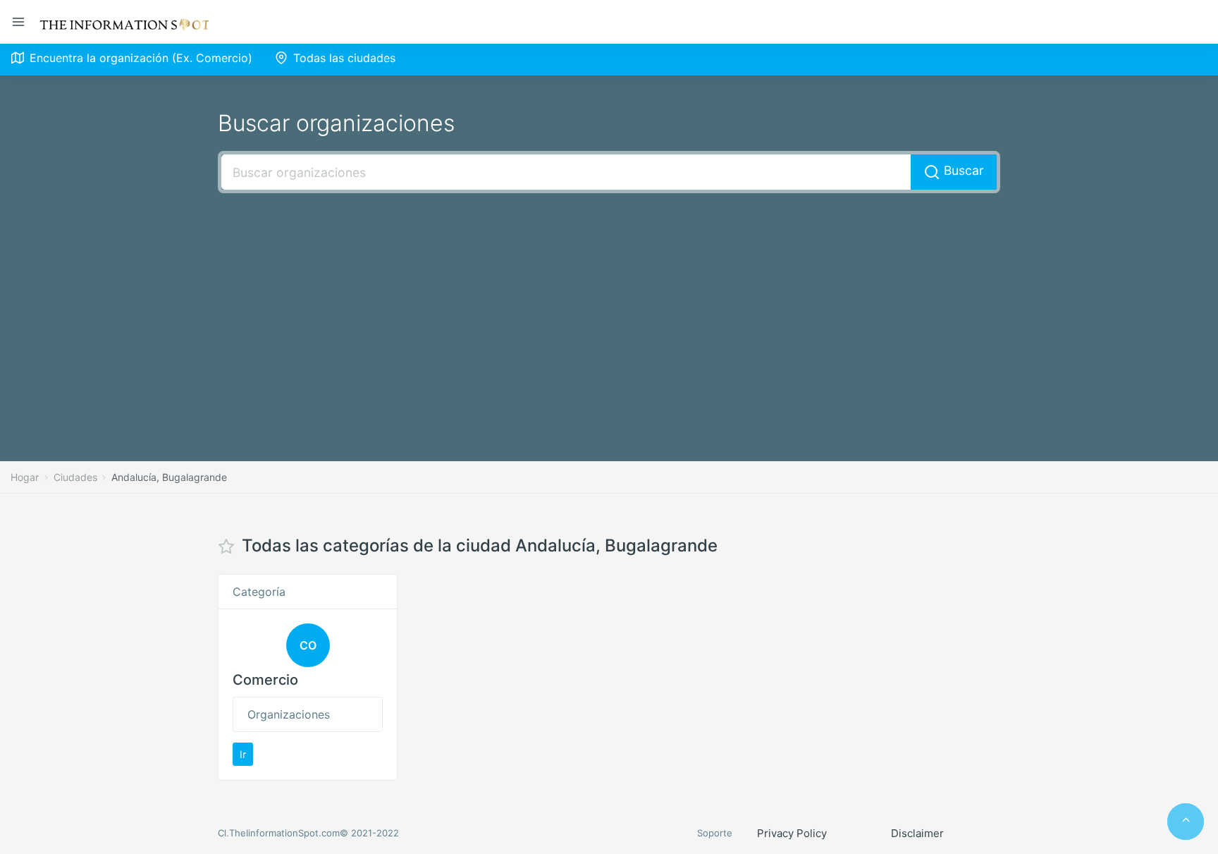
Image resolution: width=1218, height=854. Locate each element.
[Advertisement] (609, 306)
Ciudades (75, 477)
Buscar (962, 170)
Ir (243, 754)
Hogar (25, 477)
